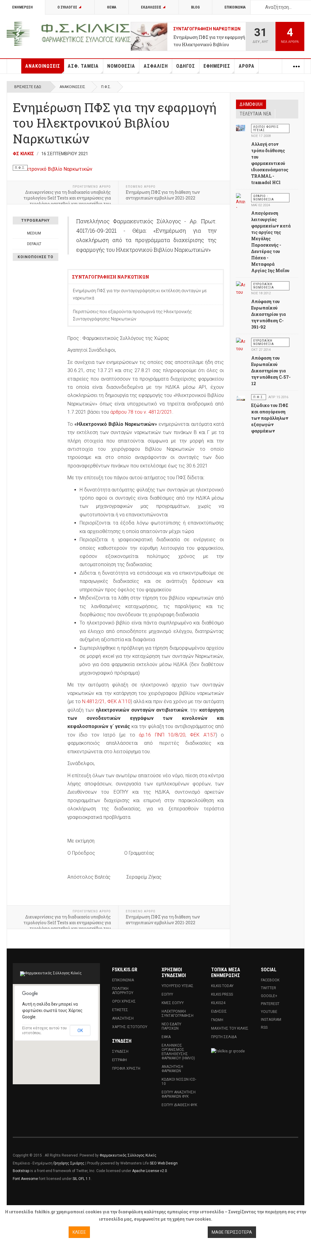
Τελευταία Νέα (255, 114)
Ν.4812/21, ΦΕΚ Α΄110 (106, 701)
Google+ (269, 996)
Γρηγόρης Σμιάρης (68, 1163)
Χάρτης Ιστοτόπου (129, 1027)
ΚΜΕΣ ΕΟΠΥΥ (173, 1003)
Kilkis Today (222, 986)
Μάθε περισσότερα (232, 1232)
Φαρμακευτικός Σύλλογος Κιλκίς (128, 1155)
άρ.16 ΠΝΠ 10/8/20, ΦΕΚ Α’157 (177, 735)
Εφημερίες (216, 66)
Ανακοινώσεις (42, 66)
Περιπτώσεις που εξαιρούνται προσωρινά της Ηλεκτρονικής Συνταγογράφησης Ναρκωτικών (132, 315)
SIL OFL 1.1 (82, 1179)
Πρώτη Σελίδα (224, 1037)
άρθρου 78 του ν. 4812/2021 (141, 412)
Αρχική (14, 66)
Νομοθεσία (121, 66)
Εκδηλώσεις (151, 7)
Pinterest (270, 1004)
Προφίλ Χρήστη (126, 1068)
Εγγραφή (119, 1060)
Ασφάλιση (156, 66)
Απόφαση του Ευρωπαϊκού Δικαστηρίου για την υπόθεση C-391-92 (268, 314)
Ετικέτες (120, 1010)
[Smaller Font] (16, 233)
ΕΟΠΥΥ (167, 994)
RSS (264, 1027)
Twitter (268, 988)
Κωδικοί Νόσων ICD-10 (179, 1081)
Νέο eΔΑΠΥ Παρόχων (171, 1026)
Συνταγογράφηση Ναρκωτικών (207, 28)
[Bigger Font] (55, 233)
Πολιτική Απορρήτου (122, 990)
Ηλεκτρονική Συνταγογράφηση (177, 1013)
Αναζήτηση (123, 1018)
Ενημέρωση (22, 7)
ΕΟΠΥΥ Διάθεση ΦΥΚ (179, 1105)
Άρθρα (247, 66)
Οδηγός (185, 66)
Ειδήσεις (219, 1011)
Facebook (270, 980)
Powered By (270, 1159)
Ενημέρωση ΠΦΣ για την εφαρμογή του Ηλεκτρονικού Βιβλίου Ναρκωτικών (209, 41)
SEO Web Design (164, 1163)
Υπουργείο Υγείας (177, 986)
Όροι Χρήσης (124, 1001)
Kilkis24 (218, 1003)
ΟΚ (80, 1030)
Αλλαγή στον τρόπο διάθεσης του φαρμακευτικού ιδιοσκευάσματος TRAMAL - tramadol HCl (269, 163)
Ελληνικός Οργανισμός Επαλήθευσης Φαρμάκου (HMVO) (178, 1051)
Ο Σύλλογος (67, 7)
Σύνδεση (120, 1051)
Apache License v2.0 (149, 1171)
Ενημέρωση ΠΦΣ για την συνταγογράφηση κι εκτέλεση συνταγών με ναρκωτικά (140, 294)
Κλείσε (79, 1232)
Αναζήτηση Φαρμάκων (172, 1069)
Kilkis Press (222, 994)
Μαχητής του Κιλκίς (229, 1028)
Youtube (269, 1012)
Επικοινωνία (235, 7)
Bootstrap (21, 1171)
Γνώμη (217, 1020)
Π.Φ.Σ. (106, 87)
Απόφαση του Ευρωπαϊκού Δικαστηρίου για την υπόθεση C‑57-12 (271, 370)
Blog (195, 7)
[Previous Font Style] (16, 244)
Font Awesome (25, 1179)
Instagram (271, 1019)
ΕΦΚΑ (166, 1037)
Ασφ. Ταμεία (83, 66)
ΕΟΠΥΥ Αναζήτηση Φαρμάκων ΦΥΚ (179, 1094)
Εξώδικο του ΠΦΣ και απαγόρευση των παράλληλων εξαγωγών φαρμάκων (269, 418)
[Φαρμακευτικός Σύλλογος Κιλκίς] (69, 34)
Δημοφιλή (251, 104)
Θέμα (111, 7)
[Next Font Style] (55, 244)
